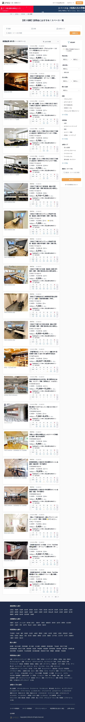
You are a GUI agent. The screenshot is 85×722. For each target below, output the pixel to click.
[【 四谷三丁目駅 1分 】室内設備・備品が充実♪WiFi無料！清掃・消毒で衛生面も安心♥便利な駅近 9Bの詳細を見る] (31, 195)
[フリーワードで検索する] (6, 33)
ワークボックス (68, 156)
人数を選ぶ (65, 65)
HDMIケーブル (68, 108)
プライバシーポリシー (41, 708)
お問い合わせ (70, 708)
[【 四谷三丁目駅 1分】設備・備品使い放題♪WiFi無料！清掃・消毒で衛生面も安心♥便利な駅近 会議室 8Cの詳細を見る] (31, 278)
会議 (65, 123)
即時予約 (64, 46)
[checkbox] (62, 72)
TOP (11, 14)
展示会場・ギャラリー (70, 159)
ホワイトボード (68, 102)
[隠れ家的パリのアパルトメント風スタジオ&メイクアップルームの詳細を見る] (31, 415)
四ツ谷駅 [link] (30, 14)
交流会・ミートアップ (70, 135)
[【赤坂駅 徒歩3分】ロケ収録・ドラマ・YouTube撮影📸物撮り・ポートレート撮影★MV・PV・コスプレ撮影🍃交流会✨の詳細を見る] (31, 553)
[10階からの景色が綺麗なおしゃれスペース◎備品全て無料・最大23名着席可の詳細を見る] (31, 443)
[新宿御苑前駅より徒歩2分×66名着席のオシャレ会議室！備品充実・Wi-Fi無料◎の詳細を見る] (31, 470)
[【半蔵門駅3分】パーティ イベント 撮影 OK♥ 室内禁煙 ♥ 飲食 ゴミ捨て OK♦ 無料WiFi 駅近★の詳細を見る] (31, 360)
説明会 (17, 14)
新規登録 (79, 3)
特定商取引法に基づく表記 (57, 708)
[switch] (63, 49)
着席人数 (66, 72)
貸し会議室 (67, 147)
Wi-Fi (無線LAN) (68, 105)
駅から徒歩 (65, 86)
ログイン (69, 3)
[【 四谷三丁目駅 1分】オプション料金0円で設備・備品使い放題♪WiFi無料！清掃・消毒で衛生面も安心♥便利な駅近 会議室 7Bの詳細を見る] (31, 222)
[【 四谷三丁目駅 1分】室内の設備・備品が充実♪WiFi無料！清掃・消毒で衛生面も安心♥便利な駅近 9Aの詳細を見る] (31, 333)
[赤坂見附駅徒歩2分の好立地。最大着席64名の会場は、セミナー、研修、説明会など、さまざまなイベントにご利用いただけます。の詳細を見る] (31, 388)
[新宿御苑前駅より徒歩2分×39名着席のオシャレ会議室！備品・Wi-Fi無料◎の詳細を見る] (31, 498)
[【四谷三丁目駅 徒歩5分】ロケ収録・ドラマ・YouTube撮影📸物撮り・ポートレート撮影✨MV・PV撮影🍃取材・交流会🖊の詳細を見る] (31, 85)
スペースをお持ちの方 (58, 3)
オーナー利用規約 (27, 708)
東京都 (23, 14)
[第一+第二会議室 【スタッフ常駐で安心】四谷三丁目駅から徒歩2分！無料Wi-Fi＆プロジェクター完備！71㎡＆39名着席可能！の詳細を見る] (31, 112)
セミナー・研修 (68, 132)
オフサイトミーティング (70, 126)
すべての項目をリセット (71, 184)
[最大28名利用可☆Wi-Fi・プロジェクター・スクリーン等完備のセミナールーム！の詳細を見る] (31, 57)
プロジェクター (68, 99)
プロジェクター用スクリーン (71, 111)
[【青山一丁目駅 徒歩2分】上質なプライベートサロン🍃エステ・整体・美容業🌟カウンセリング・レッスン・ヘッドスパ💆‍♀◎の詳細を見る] (31, 526)
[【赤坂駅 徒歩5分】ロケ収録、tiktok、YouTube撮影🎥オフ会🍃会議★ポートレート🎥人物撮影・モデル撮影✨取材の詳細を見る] (31, 581)
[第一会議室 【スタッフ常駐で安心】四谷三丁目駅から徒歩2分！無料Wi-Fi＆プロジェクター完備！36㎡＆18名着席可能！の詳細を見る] (31, 167)
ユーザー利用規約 (14, 708)
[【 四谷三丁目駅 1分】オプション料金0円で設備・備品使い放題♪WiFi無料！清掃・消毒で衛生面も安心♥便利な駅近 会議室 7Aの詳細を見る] (31, 250)
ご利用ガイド (17, 3)
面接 (65, 129)
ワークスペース (68, 153)
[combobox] (66, 59)
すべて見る (65, 114)
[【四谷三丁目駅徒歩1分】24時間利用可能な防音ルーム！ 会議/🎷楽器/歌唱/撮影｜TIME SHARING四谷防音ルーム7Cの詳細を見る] (31, 305)
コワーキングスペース (70, 150)
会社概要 (12, 713)
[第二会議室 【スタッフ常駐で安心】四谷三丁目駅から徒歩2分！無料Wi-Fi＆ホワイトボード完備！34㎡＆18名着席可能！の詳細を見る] (31, 140)
